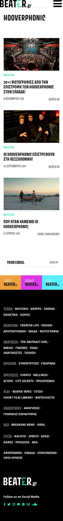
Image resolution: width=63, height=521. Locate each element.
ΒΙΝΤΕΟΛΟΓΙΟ (45, 397)
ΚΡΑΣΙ (45, 436)
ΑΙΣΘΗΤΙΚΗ (11, 326)
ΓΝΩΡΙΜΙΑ (48, 363)
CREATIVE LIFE (29, 325)
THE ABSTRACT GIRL (34, 342)
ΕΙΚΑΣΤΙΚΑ (11, 315)
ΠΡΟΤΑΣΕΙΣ (11, 375)
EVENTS (25, 375)
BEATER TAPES (22, 391)
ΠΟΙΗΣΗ (30, 353)
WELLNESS (40, 375)
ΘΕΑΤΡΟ (35, 309)
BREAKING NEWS (23, 425)
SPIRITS (34, 436)
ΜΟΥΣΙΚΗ (9, 75)
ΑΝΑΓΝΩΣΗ (11, 342)
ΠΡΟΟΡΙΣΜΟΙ (45, 381)
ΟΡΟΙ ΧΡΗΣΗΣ (13, 458)
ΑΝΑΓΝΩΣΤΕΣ (13, 353)
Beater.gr (54, 99)
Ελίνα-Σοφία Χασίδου (48, 234)
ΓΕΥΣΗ (38, 391)
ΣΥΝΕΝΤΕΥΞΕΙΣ (29, 363)
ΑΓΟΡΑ (8, 381)
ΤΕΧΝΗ (8, 309)
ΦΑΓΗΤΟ (20, 436)
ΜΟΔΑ (33, 331)
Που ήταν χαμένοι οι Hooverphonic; (21, 224)
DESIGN (46, 325)
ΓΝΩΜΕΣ (21, 348)
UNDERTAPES (12, 409)
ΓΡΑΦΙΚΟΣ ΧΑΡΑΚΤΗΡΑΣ (20, 414)
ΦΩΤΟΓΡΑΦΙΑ (49, 331)
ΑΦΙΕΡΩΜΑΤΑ (13, 453)
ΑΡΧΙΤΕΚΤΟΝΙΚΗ (15, 331)
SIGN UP (54, 262)
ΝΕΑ (6, 425)
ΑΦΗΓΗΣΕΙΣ (32, 408)
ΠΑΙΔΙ (34, 348)
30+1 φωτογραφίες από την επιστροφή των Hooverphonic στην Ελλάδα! (29, 87)
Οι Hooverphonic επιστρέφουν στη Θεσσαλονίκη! (29, 157)
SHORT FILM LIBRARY (18, 397)
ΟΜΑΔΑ (29, 453)
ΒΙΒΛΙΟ (8, 348)
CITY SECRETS (24, 381)
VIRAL (41, 425)
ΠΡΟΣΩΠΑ (10, 364)
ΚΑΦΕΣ (8, 442)
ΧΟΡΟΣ (25, 315)
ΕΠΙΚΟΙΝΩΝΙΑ (47, 453)
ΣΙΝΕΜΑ (49, 309)
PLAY (7, 392)
